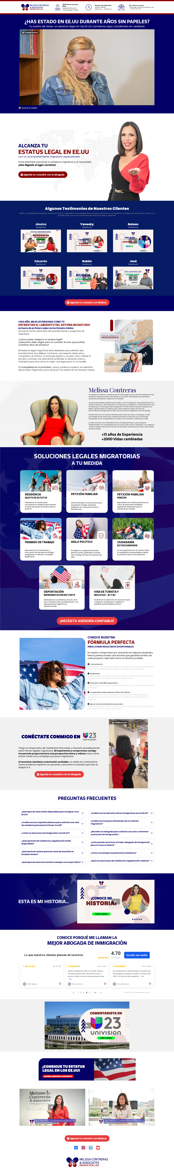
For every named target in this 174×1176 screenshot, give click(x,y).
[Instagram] (83, 1147)
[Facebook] (76, 1147)
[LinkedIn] (90, 1147)
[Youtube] (98, 1147)
